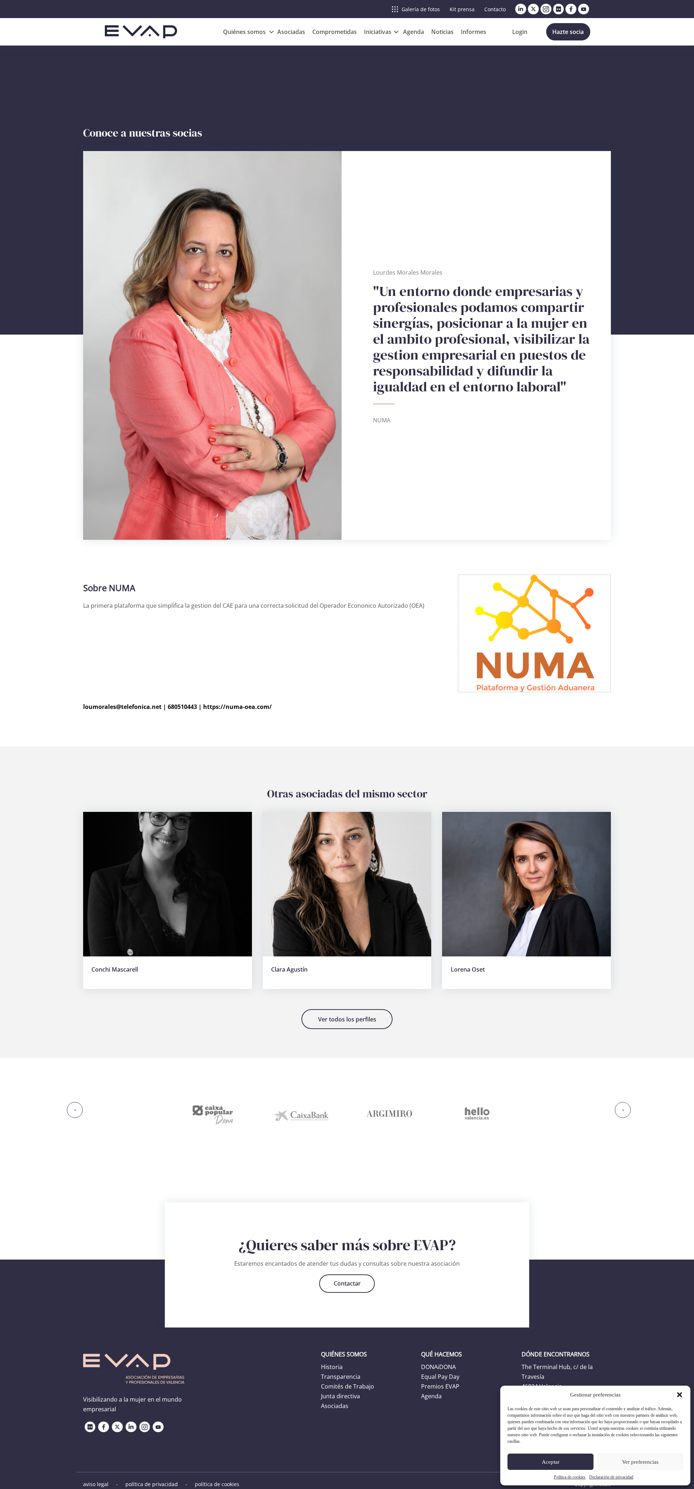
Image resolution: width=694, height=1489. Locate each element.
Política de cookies (570, 1477)
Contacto (495, 9)
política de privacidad (151, 1484)
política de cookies (217, 1484)
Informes (473, 32)
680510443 (182, 707)
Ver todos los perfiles (347, 1019)
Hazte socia (568, 32)
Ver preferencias (640, 1462)
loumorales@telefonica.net (122, 707)
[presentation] (75, 1110)
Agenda (413, 32)
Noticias (442, 32)
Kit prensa (462, 9)
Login (519, 32)
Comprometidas (334, 32)
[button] (679, 1394)
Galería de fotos (421, 9)
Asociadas (291, 32)
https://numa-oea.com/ (237, 707)
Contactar (347, 1283)
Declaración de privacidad (611, 1477)
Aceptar (551, 1462)
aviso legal (95, 1484)
